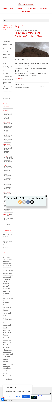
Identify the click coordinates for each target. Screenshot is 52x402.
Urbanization (5, 366)
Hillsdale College (6, 94)
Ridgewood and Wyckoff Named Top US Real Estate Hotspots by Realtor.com (8, 169)
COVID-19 (10, 265)
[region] (17, 392)
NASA (30, 86)
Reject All (18, 396)
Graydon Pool (10, 268)
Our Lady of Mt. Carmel (8, 76)
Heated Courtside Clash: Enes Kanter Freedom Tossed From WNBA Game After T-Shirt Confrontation (8, 139)
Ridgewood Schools (7, 48)
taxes (11, 364)
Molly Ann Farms (6, 41)
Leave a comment (33, 30)
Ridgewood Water (6, 70)
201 (4, 258)
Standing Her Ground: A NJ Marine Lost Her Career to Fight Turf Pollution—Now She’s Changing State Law (8, 209)
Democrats (9, 267)
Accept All (26, 396)
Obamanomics (5, 273)
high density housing (7, 270)
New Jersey (5, 271)
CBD (9, 263)
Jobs (12, 270)
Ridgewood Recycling (7, 340)
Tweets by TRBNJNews (7, 224)
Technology (21, 84)
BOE (7, 263)
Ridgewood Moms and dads (7, 313)
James (27, 30)
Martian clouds (25, 86)
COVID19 (5, 267)
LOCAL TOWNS (43, 8)
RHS (12, 275)
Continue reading (19, 78)
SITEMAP (6, 247)
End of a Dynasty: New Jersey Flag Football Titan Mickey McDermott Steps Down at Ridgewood (8, 159)
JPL (18, 86)
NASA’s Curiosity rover (35, 86)
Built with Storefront (8, 400)
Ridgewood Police (6, 54)
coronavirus (6, 265)
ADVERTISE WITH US (8, 244)
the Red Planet (26, 87)
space (42, 86)
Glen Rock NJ (5, 268)
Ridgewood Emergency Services (6, 293)
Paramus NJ (10, 273)
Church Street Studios (7, 91)
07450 (7, 258)
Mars (20, 86)
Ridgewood (7, 277)
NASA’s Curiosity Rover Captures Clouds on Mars (28, 34)
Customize (9, 396)
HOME (5, 8)
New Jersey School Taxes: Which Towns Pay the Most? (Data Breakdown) (8, 217)
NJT (8, 271)
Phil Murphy (8, 275)
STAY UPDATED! (31, 8)
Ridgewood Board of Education (6, 286)
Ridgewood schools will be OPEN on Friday (7, 352)
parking (4, 275)
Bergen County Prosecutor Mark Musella (7, 261)
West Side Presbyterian (8, 79)
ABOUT (12, 8)
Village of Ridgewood (7, 51)
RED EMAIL (20, 8)
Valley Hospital (6, 73)
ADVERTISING (25, 12)
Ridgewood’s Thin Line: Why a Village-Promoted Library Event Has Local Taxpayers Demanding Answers (8, 116)
